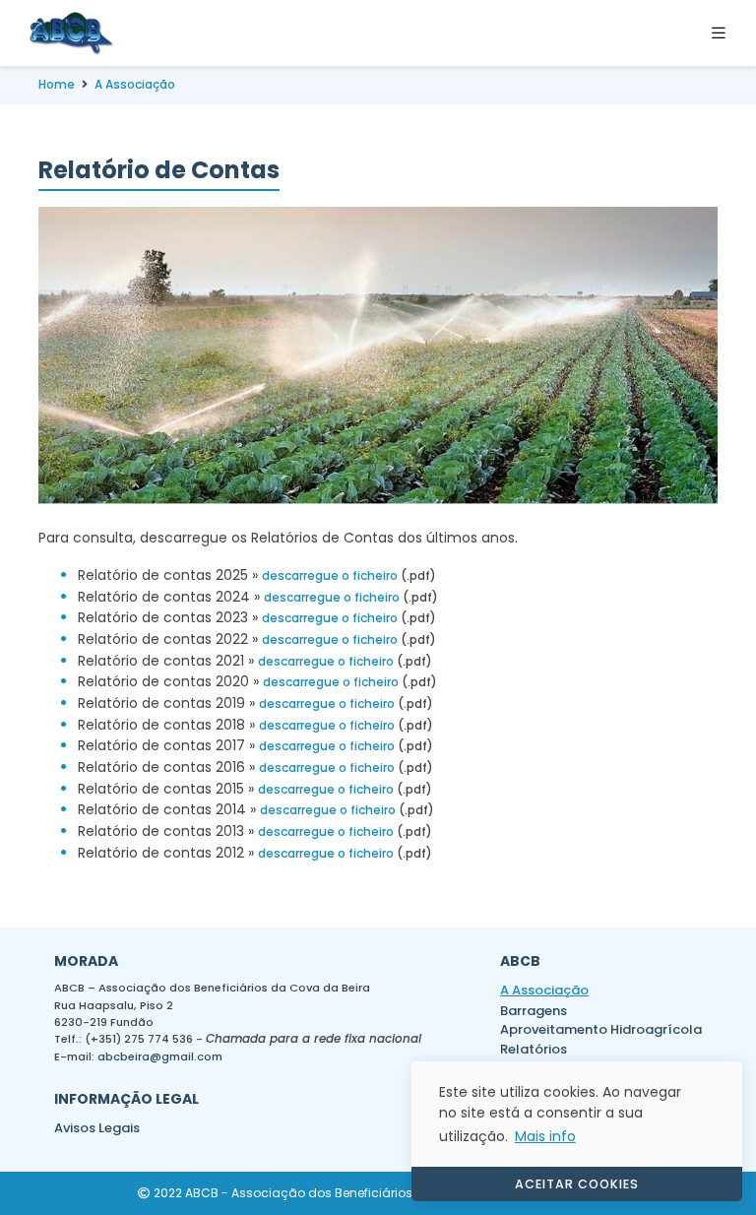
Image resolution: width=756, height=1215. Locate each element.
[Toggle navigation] (724, 33)
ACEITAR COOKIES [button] (577, 1184)
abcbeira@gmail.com (159, 1056)
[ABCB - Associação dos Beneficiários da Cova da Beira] (72, 33)
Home (56, 84)
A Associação (134, 84)
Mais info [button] (545, 1136)
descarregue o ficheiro (330, 575)
